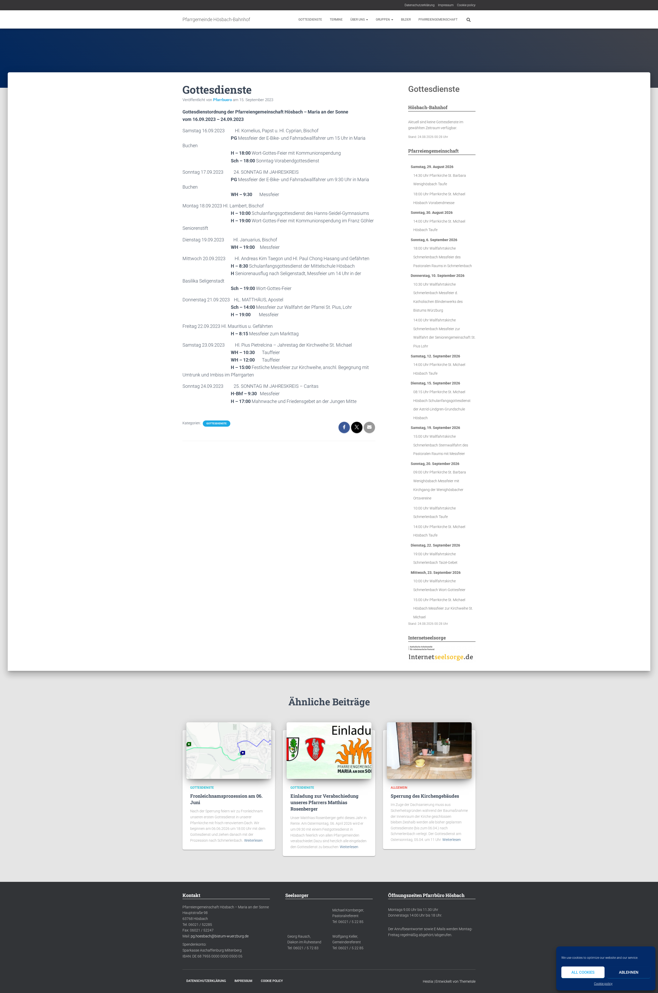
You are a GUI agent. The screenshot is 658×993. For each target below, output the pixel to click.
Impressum (446, 5)
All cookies (583, 972)
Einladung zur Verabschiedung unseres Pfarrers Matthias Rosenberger (324, 802)
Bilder (406, 19)
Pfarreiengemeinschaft (438, 19)
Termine (336, 19)
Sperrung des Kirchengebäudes (425, 796)
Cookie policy (603, 984)
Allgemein (399, 787)
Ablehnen (628, 972)
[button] (366, 19)
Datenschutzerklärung (420, 5)
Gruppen (383, 19)
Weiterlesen (253, 840)
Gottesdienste (310, 19)
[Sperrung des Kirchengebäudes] (429, 750)
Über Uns (357, 19)
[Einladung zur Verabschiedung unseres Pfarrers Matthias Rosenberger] (329, 750)
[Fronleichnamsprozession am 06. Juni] (228, 750)
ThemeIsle (467, 981)
